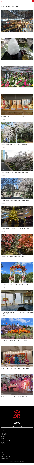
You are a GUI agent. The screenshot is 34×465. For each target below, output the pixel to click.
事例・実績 (3, 436)
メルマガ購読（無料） (5, 450)
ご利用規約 (3, 452)
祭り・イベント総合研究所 (5, 440)
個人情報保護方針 (4, 454)
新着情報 (2, 438)
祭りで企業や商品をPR (6, 433)
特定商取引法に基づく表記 (5, 456)
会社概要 (3, 443)
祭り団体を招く (5, 434)
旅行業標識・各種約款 (5, 458)
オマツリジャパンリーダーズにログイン (17, 426)
